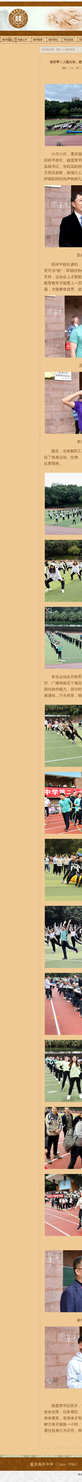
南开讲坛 (53, 39)
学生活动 (68, 39)
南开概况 (7, 39)
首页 (58, 49)
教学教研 (38, 39)
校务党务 (70, 49)
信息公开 (22, 39)
